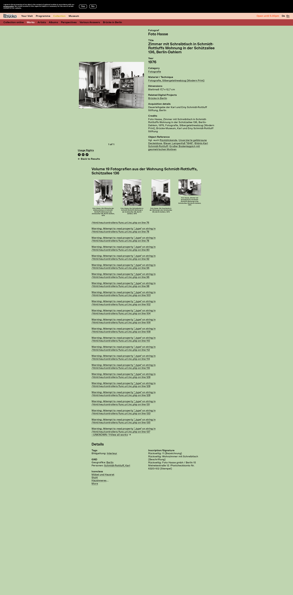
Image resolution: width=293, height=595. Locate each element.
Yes (83, 6)
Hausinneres (99, 481)
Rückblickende (168, 140)
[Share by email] (83, 155)
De (283, 16)
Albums (53, 22)
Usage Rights (86, 150)
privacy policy (8, 6)
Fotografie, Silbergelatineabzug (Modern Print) (176, 81)
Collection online (13, 22)
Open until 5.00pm (268, 16)
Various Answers (90, 22)
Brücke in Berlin (112, 22)
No (93, 6)
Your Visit (27, 16)
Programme (43, 16)
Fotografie (154, 72)
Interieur (112, 453)
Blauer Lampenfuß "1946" (178, 143)
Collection (59, 16)
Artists (42, 22)
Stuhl (95, 478)
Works (31, 22)
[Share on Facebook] (79, 155)
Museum (74, 16)
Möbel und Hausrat (103, 475)
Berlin (109, 462)
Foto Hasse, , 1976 (103, 212)
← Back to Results (89, 159)
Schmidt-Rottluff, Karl (117, 465)
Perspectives (69, 22)
